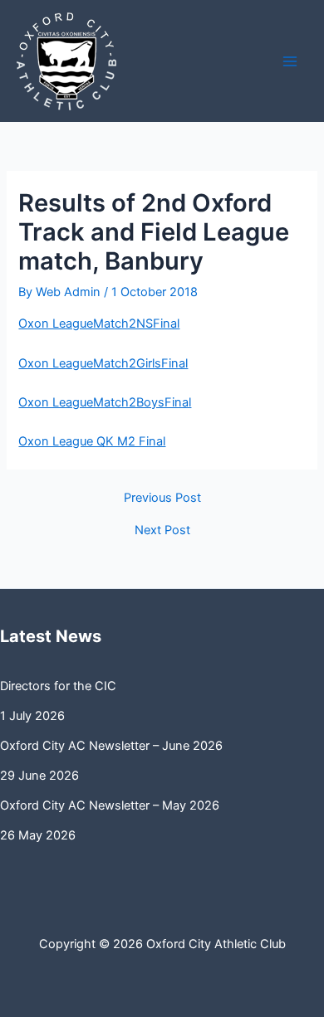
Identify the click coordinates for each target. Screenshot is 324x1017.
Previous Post (162, 498)
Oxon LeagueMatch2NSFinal (98, 323)
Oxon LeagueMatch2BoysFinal (104, 402)
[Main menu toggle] (289, 61)
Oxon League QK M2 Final (91, 441)
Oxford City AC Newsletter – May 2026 (109, 805)
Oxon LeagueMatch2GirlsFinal (103, 363)
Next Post (162, 530)
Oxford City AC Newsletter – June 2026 (111, 745)
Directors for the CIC (58, 686)
